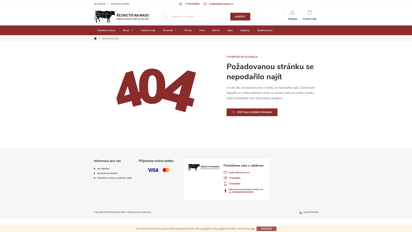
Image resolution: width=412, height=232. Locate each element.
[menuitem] (106, 30)
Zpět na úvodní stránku (254, 112)
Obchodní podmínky (120, 3)
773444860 (234, 178)
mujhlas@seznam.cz (239, 172)
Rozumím (266, 228)
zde (252, 228)
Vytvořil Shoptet (310, 212)
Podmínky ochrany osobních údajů (114, 177)
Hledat (240, 16)
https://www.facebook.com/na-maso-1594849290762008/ (246, 191)
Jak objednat (99, 3)
